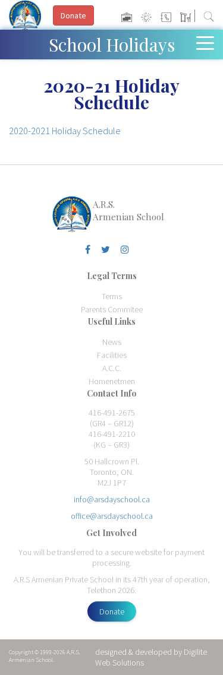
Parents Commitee (112, 309)
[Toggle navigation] (208, 42)
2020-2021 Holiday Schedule (65, 131)
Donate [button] (73, 15)
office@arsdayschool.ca (112, 516)
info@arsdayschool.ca (112, 499)
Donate (111, 611)
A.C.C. (111, 368)
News (111, 342)
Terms (112, 296)
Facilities (112, 355)
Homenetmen (112, 381)
